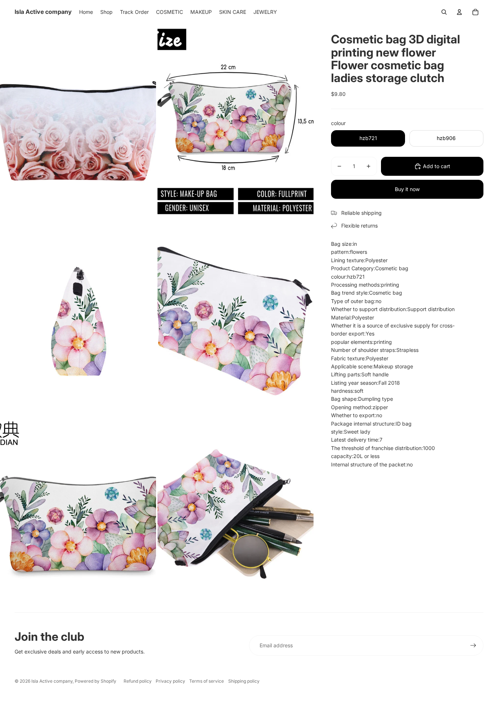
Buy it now (407, 189)
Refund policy (138, 681)
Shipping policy (244, 681)
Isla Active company (52, 681)
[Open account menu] (459, 12)
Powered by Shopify (95, 681)
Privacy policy (170, 681)
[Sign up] (473, 645)
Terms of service (206, 681)
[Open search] (444, 12)
